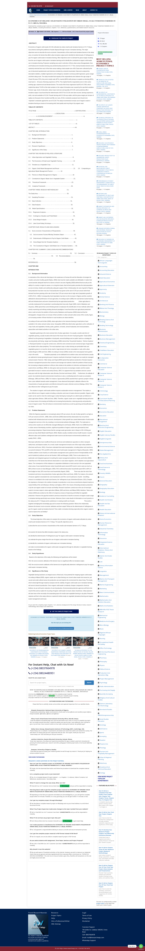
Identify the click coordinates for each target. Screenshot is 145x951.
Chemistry (103, 346)
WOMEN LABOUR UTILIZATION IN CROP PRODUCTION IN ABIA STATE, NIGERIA (104, 71)
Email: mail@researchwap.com (93, 937)
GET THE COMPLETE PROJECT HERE (61, 611)
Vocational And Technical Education (104, 768)
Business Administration (103, 330)
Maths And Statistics (106, 606)
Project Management (107, 679)
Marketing (103, 589)
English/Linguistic (105, 439)
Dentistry (103, 404)
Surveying (103, 736)
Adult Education (105, 278)
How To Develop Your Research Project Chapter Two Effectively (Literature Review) (106, 832)
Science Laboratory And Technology (105, 705)
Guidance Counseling (107, 496)
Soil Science (103, 729)
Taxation (102, 740)
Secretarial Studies (106, 709)
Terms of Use (87, 915)
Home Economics (105, 519)
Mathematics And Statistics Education (104, 601)
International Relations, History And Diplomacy (105, 550)
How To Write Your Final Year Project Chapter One (106, 814)
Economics (103, 408)
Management (104, 575)
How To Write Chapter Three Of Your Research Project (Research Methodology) (106, 850)
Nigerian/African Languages (104, 634)
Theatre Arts (104, 744)
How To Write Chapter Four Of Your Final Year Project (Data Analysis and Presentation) (106, 868)
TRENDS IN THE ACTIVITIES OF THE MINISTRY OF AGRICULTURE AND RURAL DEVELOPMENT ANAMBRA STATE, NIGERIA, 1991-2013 (105, 83)
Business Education (106, 335)
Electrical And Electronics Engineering (105, 426)
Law (101, 562)
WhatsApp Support (89, 940)
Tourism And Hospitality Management (106, 752)
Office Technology (106, 648)
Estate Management (106, 450)
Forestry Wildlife (105, 473)
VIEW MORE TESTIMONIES (36, 757)
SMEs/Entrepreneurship (106, 715)
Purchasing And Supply (107, 690)
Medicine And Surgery (107, 621)
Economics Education (107, 412)
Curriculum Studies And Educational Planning (106, 399)
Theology (103, 748)
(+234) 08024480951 (42, 673)
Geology (102, 492)
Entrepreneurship (106, 442)
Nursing (102, 638)
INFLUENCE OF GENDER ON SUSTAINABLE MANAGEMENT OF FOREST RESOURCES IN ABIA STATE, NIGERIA (105, 241)
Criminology (104, 391)
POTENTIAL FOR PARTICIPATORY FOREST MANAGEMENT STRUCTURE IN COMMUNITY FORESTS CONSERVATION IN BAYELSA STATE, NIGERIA (105, 171)
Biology (102, 316)
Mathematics (104, 596)
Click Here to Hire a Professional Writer (62, 628)
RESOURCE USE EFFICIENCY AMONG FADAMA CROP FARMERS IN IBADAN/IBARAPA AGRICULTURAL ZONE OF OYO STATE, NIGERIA (105, 146)
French (102, 477)
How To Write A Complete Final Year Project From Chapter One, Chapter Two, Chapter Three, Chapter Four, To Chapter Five (106, 795)
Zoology (102, 773)
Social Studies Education (103, 720)
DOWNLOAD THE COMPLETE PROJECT (61, 38)
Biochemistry (104, 312)
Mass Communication (107, 592)
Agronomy (103, 289)
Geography (103, 485)
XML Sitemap (56, 924)
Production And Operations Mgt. (104, 674)
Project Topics (56, 915)
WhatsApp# (65, 786)
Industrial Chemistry (106, 529)
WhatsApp (52, 696)
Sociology (103, 725)
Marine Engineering (106, 585)
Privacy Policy (87, 918)
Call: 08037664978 (88, 935)
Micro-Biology (104, 625)
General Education (106, 481)
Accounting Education (107, 270)
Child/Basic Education (107, 350)
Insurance (103, 538)
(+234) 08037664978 (42, 668)
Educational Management (102, 420)
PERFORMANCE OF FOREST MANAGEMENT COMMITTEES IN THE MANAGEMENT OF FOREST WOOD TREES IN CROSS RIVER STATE (105, 184)
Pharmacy (103, 658)
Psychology (103, 683)
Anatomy (103, 293)
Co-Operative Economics (103, 359)
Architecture (104, 301)
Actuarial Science (105, 274)
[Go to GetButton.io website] (141, 949)
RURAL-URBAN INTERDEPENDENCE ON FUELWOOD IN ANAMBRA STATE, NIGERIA (83, 651)
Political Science (105, 669)
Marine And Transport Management (106, 580)
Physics (102, 665)
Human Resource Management (104, 524)
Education (103, 416)
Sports (102, 732)
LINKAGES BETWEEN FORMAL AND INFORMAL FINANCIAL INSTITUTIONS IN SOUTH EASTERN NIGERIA (105, 230)
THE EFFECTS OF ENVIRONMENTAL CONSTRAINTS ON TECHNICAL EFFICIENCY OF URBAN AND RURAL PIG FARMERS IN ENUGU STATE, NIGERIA (105, 96)
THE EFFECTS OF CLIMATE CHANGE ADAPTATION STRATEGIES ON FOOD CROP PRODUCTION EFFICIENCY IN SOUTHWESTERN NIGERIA (39, 652)
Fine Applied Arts (105, 454)
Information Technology (103, 534)
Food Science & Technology (104, 468)
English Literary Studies (107, 435)
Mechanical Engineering (102, 616)
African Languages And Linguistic (105, 262)
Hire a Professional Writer (60, 921)
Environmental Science (107, 446)
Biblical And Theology (107, 308)
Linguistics (103, 571)
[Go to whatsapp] (141, 946)
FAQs (53, 918)
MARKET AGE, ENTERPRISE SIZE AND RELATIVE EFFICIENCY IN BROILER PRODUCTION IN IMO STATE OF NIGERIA (105, 220)
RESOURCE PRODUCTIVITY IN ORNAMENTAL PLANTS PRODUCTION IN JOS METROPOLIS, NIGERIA (105, 158)
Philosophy (103, 662)
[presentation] (60, 661)
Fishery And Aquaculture (103, 459)
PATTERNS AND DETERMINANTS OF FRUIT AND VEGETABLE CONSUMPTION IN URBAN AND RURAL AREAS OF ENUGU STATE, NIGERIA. (105, 197)
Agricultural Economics (40, 15)
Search (89, 682)
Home (31, 15)
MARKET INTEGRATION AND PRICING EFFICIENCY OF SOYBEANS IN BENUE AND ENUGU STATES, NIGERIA (105, 209)
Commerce (103, 364)
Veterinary (103, 763)
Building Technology (106, 325)
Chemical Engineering (107, 343)
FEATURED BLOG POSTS (106, 786)
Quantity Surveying (106, 694)
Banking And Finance (107, 304)
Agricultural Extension (107, 285)
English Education (105, 431)
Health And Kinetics (106, 500)
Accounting (103, 266)
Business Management (107, 339)
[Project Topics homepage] (31, 10)
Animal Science (105, 297)
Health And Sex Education (104, 505)
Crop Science (104, 395)
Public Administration (107, 686)
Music (102, 629)
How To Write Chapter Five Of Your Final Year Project (106, 884)
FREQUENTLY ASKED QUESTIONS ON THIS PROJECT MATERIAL (46, 761)
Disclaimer (86, 921)
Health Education (105, 509)
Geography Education (107, 488)
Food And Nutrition (106, 464)
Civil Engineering (105, 354)
